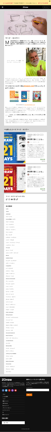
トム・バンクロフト (10, 224)
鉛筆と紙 (29, 136)
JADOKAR (8, 214)
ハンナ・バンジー (9, 286)
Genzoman (8, 364)
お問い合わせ (5, 403)
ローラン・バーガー (10, 291)
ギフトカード (6, 414)
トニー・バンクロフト (10, 227)
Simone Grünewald (10, 278)
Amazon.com (29, 86)
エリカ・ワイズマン (10, 289)
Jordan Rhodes (9, 340)
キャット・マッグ (9, 250)
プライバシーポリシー (7, 408)
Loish (7, 209)
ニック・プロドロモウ (10, 307)
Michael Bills (9, 345)
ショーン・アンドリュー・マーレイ (13, 242)
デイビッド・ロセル (10, 369)
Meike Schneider (10, 361)
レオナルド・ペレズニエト (11, 237)
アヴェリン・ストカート (10, 229)
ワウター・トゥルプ (10, 309)
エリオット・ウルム (10, 271)
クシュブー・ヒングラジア (11, 260)
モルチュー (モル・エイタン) (11, 325)
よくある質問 (5, 396)
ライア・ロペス (9, 216)
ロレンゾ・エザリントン (10, 304)
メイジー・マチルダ (10, 240)
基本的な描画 (30, 134)
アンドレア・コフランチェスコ (12, 317)
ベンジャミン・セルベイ (10, 296)
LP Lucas (8, 247)
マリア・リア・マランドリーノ (12, 338)
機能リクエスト (6, 401)
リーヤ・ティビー (9, 302)
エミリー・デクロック (10, 366)
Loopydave (8, 265)
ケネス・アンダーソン (10, 273)
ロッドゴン (8, 343)
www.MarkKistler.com (29, 104)
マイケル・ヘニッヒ (10, 327)
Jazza (7, 211)
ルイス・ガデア (9, 358)
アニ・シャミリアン (10, 281)
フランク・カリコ (9, 356)
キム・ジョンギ (9, 234)
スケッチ (41, 134)
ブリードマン (8, 371)
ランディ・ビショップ (10, 348)
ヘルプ (4, 398)
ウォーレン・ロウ (9, 330)
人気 (38, 134)
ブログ (4, 394)
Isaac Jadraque (9, 312)
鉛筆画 (35, 134)
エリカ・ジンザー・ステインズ (12, 253)
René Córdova (9, 335)
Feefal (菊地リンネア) (10, 219)
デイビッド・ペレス (10, 276)
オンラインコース (6, 410)
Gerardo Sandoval (10, 333)
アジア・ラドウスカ (10, 222)
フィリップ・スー (9, 320)
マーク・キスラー (33, 142)
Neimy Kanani (9, 314)
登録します (29, 394)
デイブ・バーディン (10, 351)
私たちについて (6, 405)
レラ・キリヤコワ (9, 268)
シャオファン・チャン (10, 245)
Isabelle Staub (9, 258)
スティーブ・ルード (10, 294)
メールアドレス (29, 387)
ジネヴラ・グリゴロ (10, 322)
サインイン (46, 7)
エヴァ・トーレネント (10, 263)
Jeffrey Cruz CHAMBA (11, 353)
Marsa (7, 255)
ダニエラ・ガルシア (10, 299)
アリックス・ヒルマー (10, 283)
